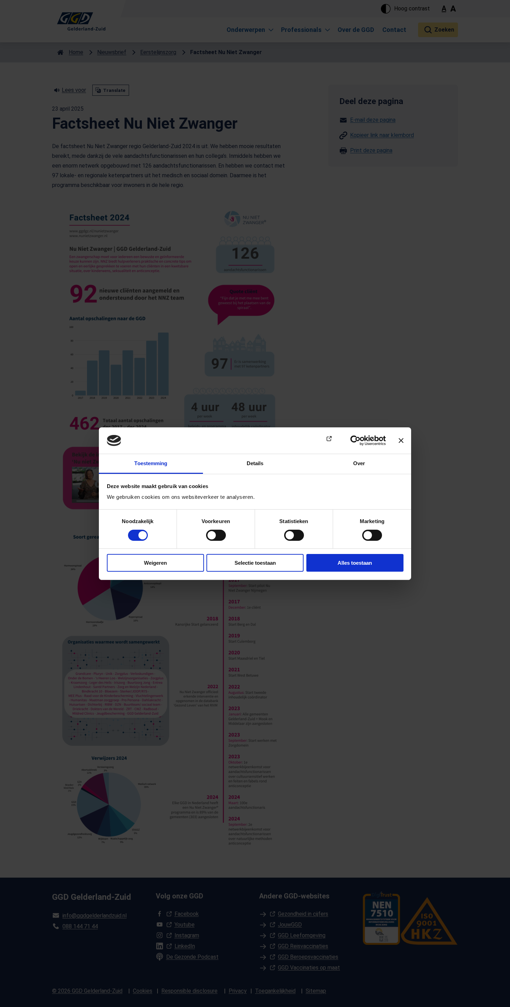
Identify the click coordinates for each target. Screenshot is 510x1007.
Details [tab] (255, 463)
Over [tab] (359, 463)
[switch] (216, 535)
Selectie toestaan (255, 563)
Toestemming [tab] (150, 463)
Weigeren (155, 563)
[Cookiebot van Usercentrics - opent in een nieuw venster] (355, 440)
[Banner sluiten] (401, 440)
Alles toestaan (355, 563)
